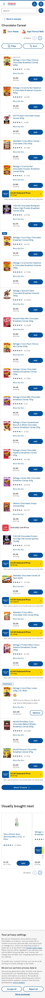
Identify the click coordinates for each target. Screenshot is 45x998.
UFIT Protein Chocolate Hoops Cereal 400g (26, 116)
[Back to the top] (24, 796)
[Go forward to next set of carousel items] (40, 38)
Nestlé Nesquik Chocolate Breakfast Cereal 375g (24, 750)
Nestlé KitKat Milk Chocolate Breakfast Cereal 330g (25, 319)
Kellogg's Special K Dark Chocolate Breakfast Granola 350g (26, 293)
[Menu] (4, 3)
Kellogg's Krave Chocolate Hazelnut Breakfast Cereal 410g (25, 452)
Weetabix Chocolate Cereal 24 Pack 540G (26, 576)
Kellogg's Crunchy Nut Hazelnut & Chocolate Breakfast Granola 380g (27, 265)
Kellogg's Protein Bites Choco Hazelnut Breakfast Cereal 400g (26, 647)
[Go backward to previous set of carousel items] (34, 38)
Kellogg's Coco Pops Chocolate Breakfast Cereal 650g (27, 238)
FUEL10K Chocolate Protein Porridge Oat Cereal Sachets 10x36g (26, 539)
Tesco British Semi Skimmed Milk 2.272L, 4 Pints (14, 836)
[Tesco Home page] (12, 4)
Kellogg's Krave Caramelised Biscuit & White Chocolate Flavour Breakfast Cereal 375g (26, 425)
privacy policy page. (34, 947)
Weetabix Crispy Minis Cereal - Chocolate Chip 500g (27, 142)
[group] (11, 31)
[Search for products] (41, 10)
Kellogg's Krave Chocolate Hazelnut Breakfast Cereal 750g (25, 371)
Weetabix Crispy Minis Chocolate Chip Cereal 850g (25, 613)
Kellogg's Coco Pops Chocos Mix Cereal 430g (25, 345)
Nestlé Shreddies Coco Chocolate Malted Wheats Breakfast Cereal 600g (24, 724)
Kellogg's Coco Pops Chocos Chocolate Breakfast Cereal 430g (25, 62)
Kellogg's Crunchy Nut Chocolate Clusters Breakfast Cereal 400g (26, 169)
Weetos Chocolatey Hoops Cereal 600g (25, 504)
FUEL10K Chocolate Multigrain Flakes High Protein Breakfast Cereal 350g (26, 208)
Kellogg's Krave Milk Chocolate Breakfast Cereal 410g (26, 479)
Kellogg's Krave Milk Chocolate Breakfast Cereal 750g (26, 398)
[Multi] (15, 695)
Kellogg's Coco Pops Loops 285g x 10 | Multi (25, 689)
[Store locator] (41, 3)
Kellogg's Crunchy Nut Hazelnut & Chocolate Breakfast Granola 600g (27, 90)
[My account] (34, 3)
